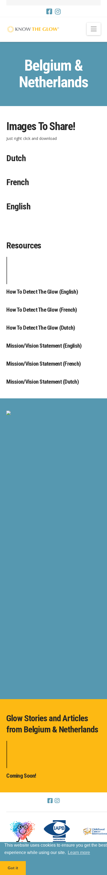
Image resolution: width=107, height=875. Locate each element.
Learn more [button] (79, 852)
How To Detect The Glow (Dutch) (40, 327)
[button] (94, 29)
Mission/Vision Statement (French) (43, 363)
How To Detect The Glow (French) (41, 309)
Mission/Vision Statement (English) (43, 345)
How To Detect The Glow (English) (42, 291)
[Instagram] (58, 11)
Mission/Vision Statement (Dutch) (42, 381)
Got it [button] (13, 868)
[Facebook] (49, 11)
